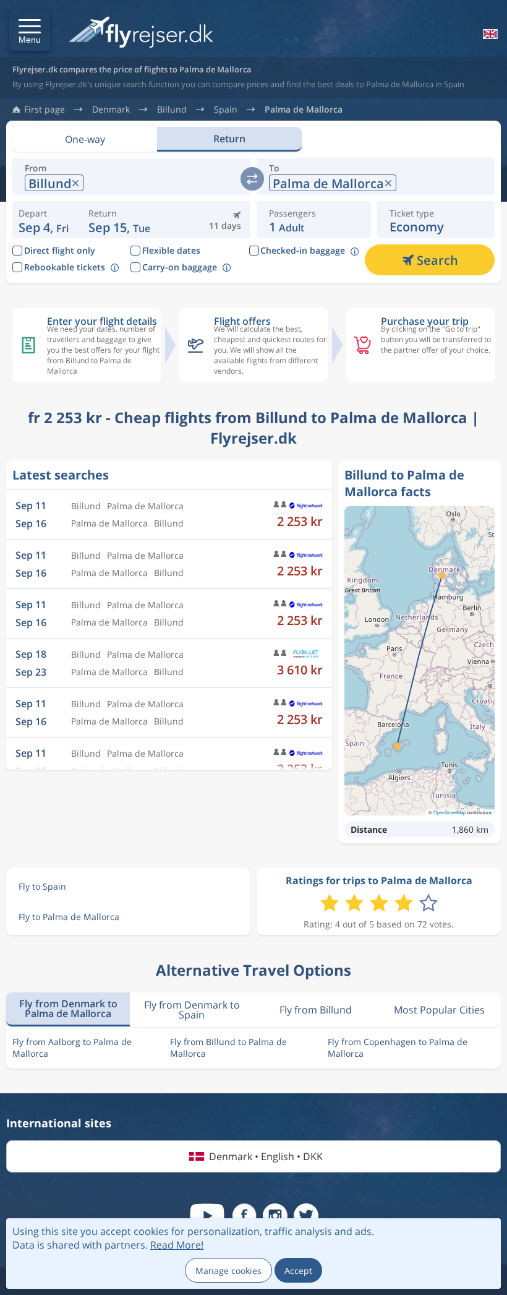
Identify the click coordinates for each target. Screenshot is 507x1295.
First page (44, 109)
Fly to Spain (42, 886)
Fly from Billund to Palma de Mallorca (228, 1047)
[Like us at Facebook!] (244, 1215)
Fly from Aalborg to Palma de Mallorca (72, 1047)
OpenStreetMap (449, 812)
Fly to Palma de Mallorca (69, 917)
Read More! (176, 1245)
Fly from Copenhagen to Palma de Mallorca (397, 1047)
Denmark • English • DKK (266, 1156)
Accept (298, 1270)
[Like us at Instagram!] (275, 1215)
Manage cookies (228, 1270)
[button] (29, 30)
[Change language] (489, 34)
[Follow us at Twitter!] (306, 1215)
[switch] (252, 179)
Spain (225, 109)
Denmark (111, 109)
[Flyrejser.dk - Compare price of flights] (141, 33)
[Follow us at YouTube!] (207, 1215)
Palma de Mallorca (304, 109)
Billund (172, 109)
